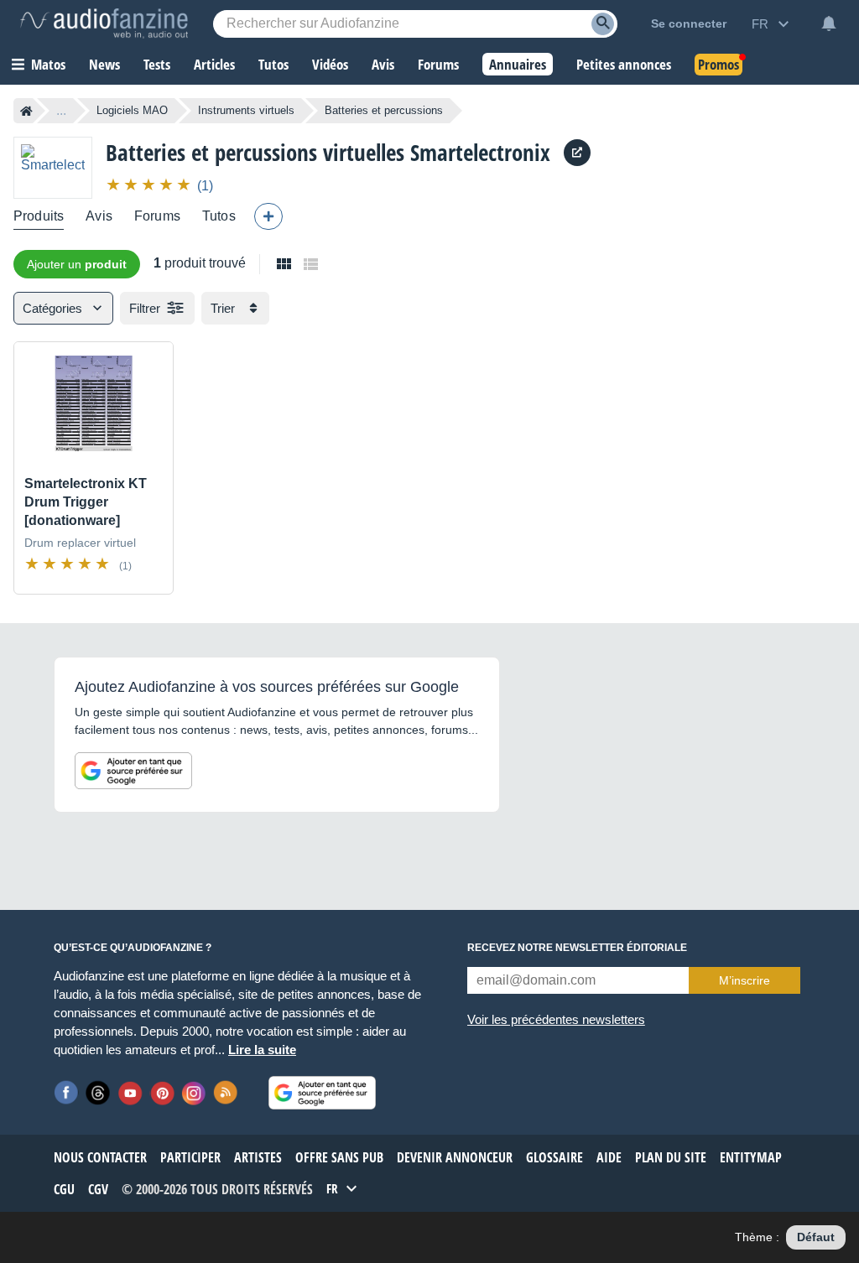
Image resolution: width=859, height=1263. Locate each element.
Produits (38, 216)
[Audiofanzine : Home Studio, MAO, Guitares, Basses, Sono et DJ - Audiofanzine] (104, 23)
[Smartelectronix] (53, 167)
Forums (157, 216)
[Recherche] (602, 24)
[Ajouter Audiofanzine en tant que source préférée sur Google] (133, 770)
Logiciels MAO (132, 110)
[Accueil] (26, 110)
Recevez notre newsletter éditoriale (577, 948)
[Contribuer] (268, 216)
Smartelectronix (480, 152)
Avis (99, 216)
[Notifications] (829, 23)
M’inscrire (744, 980)
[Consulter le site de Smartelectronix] (577, 152)
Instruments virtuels (246, 110)
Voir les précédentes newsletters (556, 1019)
